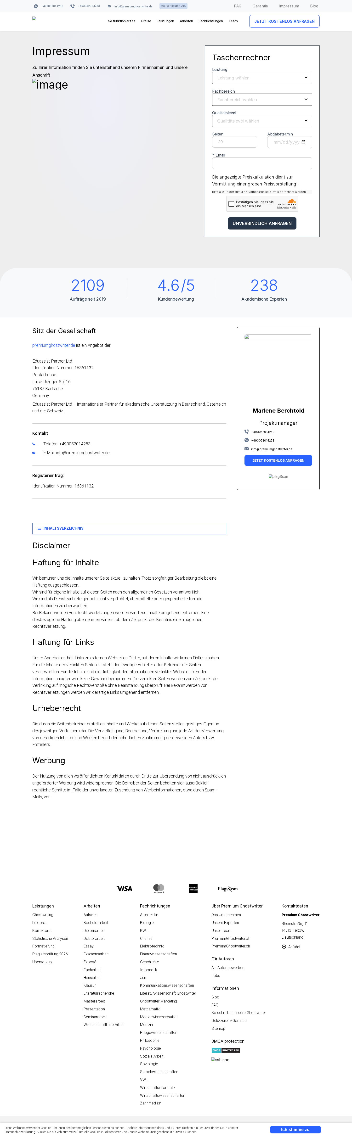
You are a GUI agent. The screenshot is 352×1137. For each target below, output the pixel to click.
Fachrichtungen (211, 21)
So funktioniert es (122, 21)
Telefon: (66, 443)
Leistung (219, 69)
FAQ (238, 6)
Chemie (146, 938)
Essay (89, 946)
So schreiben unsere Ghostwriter (238, 1012)
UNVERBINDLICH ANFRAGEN (262, 223)
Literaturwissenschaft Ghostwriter (168, 993)
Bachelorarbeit (96, 922)
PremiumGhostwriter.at (230, 938)
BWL (144, 930)
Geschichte (149, 962)
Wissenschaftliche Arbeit (104, 1024)
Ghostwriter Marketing (158, 1001)
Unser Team (221, 930)
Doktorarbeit (94, 938)
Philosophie (149, 1040)
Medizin (146, 1024)
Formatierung (43, 946)
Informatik (148, 970)
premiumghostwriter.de (53, 345)
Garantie (260, 6)
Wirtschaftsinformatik (158, 1087)
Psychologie (150, 1048)
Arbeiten (186, 21)
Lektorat (39, 922)
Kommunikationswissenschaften (167, 985)
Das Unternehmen (226, 915)
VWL (144, 1079)
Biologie (147, 922)
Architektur (149, 915)
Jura (144, 977)
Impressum (289, 6)
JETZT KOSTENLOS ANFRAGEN (284, 21)
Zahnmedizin (150, 1103)
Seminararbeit (95, 1017)
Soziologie (149, 1064)
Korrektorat (42, 930)
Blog (314, 6)
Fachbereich (223, 91)
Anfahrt (294, 947)
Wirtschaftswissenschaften (162, 1095)
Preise (146, 21)
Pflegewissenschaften (158, 1032)
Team (233, 21)
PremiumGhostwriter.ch (230, 946)
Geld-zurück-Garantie (229, 1020)
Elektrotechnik (152, 946)
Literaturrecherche (99, 993)
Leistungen (165, 21)
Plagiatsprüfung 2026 (50, 954)
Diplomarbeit (94, 930)
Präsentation (94, 1009)
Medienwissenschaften (159, 1017)
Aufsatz (90, 915)
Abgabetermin (280, 134)
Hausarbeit (93, 977)
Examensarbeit (96, 954)
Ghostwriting (42, 915)
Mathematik (150, 1009)
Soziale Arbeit (151, 1056)
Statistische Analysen (50, 938)
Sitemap (218, 1028)
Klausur (90, 985)
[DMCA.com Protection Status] (225, 1050)
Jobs (215, 975)
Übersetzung (42, 962)
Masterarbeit (94, 1001)
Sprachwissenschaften (159, 1072)
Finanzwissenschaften (158, 954)
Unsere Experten (225, 922)
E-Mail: (76, 452)
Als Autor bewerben (227, 967)
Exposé (90, 962)
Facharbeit (93, 970)
